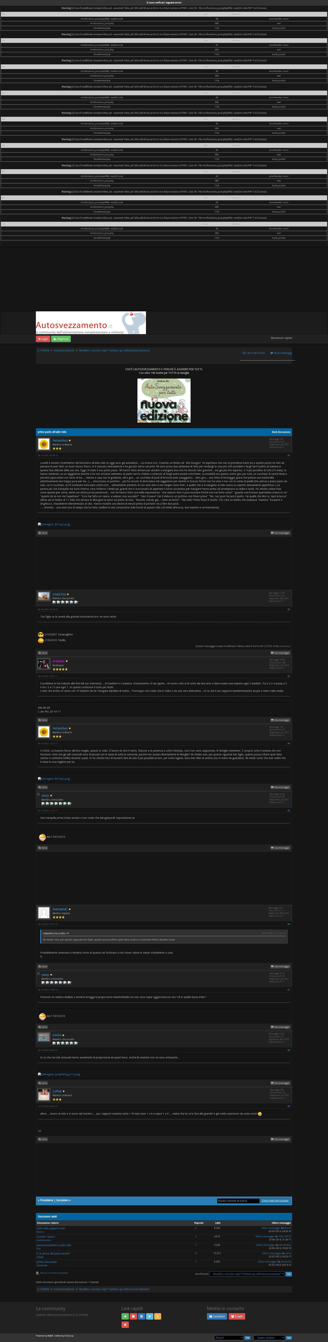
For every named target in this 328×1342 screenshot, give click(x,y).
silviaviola (42, 1265)
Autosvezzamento (64, 350)
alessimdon (285, 1245)
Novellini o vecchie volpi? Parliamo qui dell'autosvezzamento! (114, 350)
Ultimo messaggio (271, 1228)
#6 (289, 924)
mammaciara (44, 1240)
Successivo (62, 1200)
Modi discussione (281, 432)
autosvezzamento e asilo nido (54, 1245)
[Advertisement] (164, 282)
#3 (289, 676)
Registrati (62, 338)
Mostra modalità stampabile (54, 1273)
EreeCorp (69, 1336)
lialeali (40, 1257)
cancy (45, 795)
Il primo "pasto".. (47, 1236)
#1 (289, 455)
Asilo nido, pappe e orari (51, 1228)
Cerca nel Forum (255, 352)
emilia (57, 1035)
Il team (238, 1316)
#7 (289, 990)
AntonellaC (60, 909)
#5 (289, 810)
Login (44, 338)
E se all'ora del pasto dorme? (53, 1253)
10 (196, 1253)
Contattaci (218, 1316)
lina (39, 1248)
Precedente (46, 1200)
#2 (289, 609)
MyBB (50, 1336)
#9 (289, 1106)
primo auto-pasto (47, 1261)
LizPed (57, 1091)
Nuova (40, 1232)
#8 (289, 1050)
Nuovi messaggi (282, 352)
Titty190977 (284, 1236)
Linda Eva (59, 594)
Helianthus (60, 440)
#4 (289, 743)
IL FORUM (43, 350)
